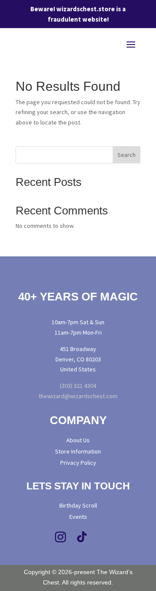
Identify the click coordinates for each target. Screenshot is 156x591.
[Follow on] (121, 537)
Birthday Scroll (78, 505)
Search (126, 155)
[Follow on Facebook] (38, 537)
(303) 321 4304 (78, 386)
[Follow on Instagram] (60, 537)
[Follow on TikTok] (82, 537)
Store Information (78, 451)
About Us (78, 440)
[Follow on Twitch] (103, 537)
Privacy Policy (78, 462)
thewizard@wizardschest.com (78, 396)
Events (78, 517)
